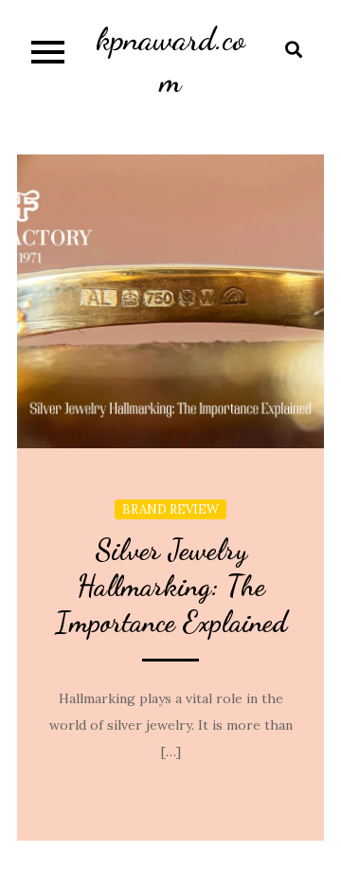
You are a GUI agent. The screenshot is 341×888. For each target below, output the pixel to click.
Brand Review (170, 509)
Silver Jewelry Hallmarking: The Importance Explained (171, 586)
